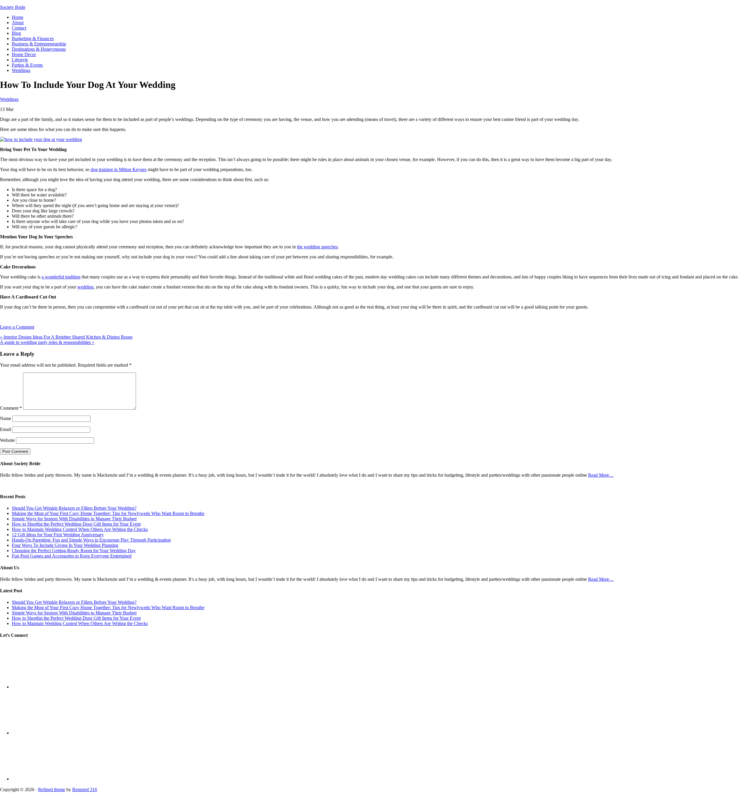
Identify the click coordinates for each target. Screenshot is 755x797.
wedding (85, 286)
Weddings (9, 99)
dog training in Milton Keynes (119, 169)
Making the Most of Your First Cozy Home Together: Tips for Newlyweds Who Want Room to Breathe (108, 513)
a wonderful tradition (61, 276)
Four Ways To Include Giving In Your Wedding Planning (65, 545)
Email (5, 429)
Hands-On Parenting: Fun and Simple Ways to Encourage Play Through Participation (91, 539)
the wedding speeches (317, 246)
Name (5, 418)
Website (7, 440)
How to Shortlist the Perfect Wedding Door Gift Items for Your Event (76, 524)
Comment (11, 408)
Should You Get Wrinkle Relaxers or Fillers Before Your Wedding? (74, 508)
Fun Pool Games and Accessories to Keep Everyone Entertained (72, 555)
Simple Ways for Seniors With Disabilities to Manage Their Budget (74, 518)
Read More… (601, 475)
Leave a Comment (17, 326)
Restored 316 (84, 789)
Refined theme (51, 789)
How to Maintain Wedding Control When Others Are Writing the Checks (80, 529)
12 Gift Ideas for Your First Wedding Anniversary (58, 534)
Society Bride (12, 7)
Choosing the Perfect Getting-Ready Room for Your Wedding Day (74, 550)
